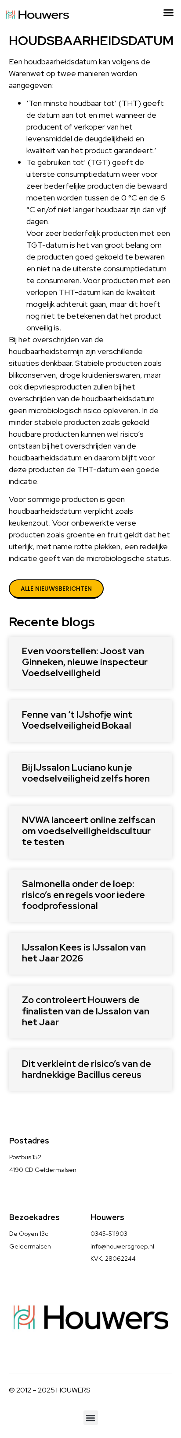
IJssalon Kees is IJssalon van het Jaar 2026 (84, 952)
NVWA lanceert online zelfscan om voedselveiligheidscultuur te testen (89, 831)
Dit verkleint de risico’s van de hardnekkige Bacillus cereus (86, 1069)
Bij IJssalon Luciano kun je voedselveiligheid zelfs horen (86, 772)
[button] (168, 12)
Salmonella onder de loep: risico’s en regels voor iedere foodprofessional (83, 895)
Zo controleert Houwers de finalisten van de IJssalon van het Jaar (85, 1011)
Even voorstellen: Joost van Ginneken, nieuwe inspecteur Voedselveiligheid (85, 662)
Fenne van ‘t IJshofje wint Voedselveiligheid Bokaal (77, 719)
